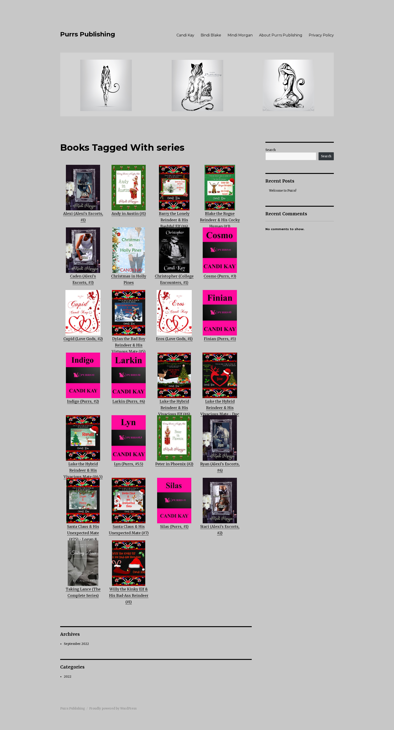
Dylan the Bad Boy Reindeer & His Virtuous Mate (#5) (128, 345)
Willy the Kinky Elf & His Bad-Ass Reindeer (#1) (128, 595)
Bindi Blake (211, 35)
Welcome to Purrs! (282, 191)
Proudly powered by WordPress (113, 708)
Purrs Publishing (87, 34)
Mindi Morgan (240, 35)
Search (270, 150)
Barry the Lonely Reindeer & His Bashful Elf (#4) (174, 220)
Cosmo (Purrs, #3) (220, 276)
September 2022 (76, 644)
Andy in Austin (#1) (128, 213)
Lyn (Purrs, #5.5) (128, 464)
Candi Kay (185, 35)
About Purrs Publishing (280, 35)
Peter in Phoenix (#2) (174, 464)
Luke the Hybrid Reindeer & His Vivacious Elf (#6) (174, 407)
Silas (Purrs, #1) (174, 526)
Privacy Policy (321, 35)
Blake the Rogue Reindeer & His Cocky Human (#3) (220, 220)
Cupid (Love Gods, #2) (83, 338)
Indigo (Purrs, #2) (83, 401)
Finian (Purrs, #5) (220, 338)
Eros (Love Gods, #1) (174, 338)
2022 (67, 677)
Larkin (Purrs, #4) (128, 401)
